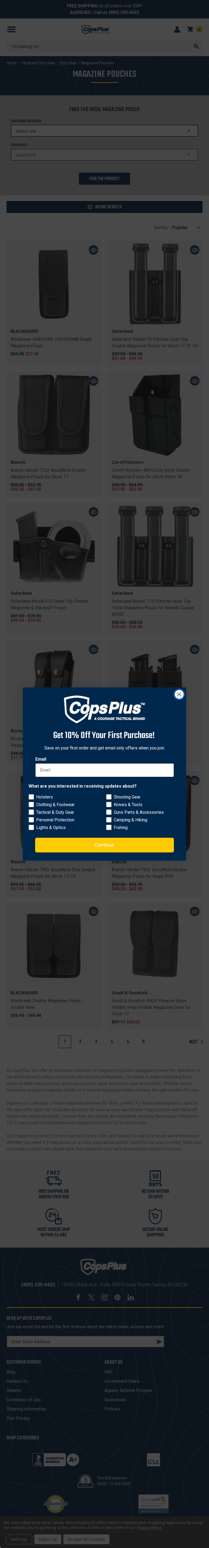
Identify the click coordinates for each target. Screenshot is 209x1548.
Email (40, 759)
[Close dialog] (179, 694)
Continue (104, 845)
